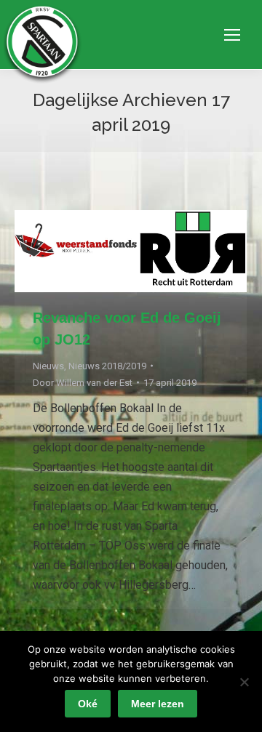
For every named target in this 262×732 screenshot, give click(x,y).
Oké (88, 703)
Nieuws (48, 366)
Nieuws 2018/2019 (107, 366)
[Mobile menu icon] (232, 35)
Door (82, 382)
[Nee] (244, 682)
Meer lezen (157, 703)
